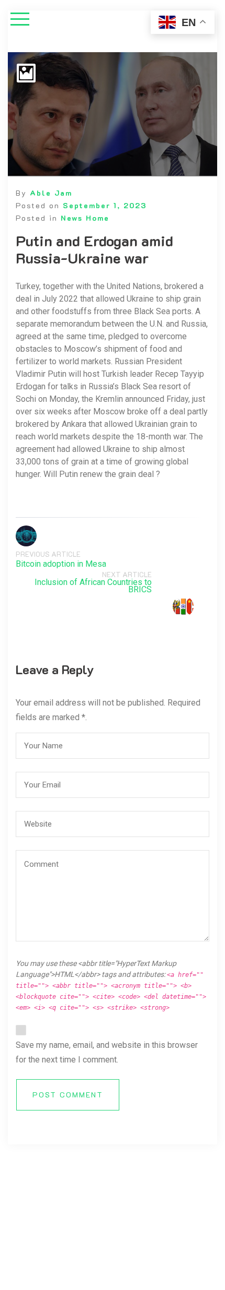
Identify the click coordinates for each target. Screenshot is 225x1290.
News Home (85, 218)
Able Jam (51, 193)
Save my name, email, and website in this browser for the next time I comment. (107, 1052)
